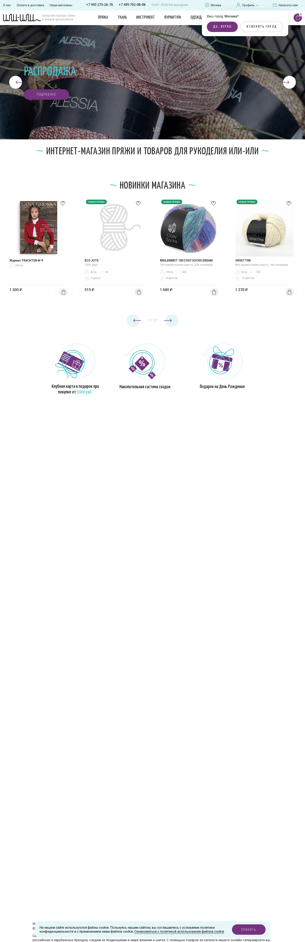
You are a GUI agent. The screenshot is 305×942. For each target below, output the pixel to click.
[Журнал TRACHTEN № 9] (39, 228)
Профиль (248, 5)
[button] (46, 94)
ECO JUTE (92, 260)
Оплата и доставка (30, 5)
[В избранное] (63, 204)
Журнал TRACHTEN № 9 (26, 260)
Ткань (122, 17)
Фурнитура (172, 17)
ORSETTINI (243, 260)
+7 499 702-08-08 (132, 5)
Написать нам (288, 5)
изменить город (261, 26)
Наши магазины (61, 5)
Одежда (196, 17)
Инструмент (145, 17)
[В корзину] (63, 292)
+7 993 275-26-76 (99, 5)
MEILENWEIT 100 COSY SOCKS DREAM (186, 260)
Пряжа (103, 17)
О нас (7, 5)
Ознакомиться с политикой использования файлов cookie (179, 931)
